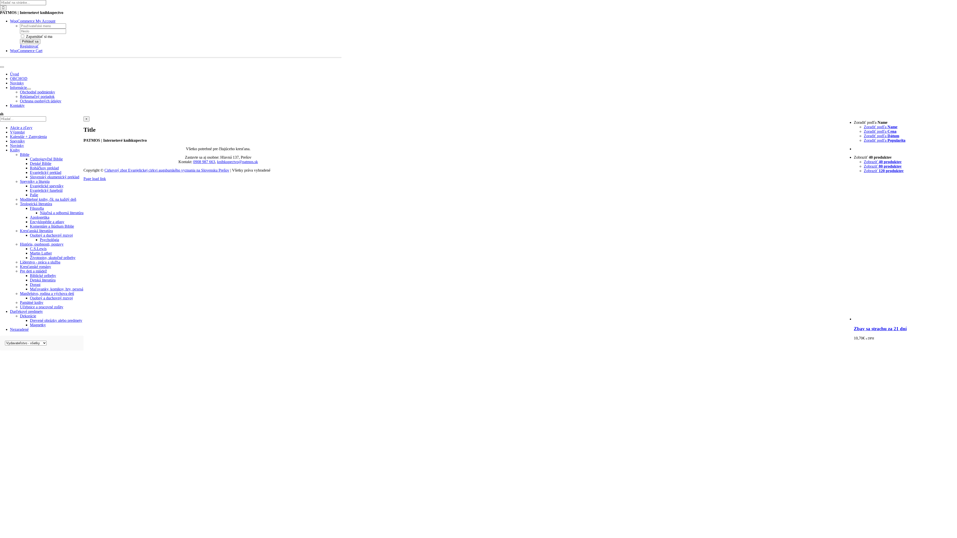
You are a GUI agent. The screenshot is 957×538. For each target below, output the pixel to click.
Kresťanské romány (35, 267)
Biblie (24, 154)
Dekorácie (28, 316)
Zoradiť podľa (880, 127)
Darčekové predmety (26, 311)
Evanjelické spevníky (47, 186)
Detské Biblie (40, 163)
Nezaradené (19, 329)
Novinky (17, 145)
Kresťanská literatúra (36, 231)
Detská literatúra (43, 280)
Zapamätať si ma (38, 36)
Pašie (34, 195)
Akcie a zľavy (21, 128)
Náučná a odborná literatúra (61, 213)
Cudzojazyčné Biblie (46, 159)
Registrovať (29, 46)
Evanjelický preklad (45, 172)
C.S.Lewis (38, 249)
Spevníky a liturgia (35, 181)
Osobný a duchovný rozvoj (51, 235)
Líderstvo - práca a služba (40, 262)
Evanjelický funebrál (46, 190)
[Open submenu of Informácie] (29, 89)
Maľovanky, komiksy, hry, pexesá (56, 289)
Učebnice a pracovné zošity (41, 307)
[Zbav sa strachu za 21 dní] (905, 319)
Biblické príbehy (43, 275)
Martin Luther (41, 253)
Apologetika (39, 217)
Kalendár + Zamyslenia (28, 136)
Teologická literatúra (36, 204)
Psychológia (49, 240)
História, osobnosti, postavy (42, 244)
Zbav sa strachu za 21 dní (880, 328)
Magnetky (38, 325)
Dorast (35, 284)
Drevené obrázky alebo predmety (56, 320)
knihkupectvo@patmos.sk (237, 162)
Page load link (94, 179)
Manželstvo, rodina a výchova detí (47, 293)
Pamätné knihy (31, 302)
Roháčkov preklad (44, 168)
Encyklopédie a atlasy (47, 222)
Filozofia (37, 208)
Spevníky (17, 141)
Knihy (15, 150)
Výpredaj (17, 132)
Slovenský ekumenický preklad (54, 177)
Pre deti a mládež (33, 271)
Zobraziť (883, 162)
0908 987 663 (204, 162)
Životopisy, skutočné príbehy (53, 258)
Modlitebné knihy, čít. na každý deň (48, 199)
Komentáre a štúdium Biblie (52, 226)
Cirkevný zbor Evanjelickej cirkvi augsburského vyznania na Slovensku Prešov (166, 170)
